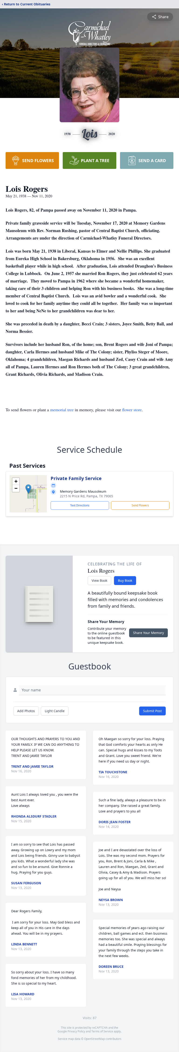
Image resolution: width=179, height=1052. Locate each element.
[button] (28, 489)
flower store (132, 409)
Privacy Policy (76, 1031)
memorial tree (62, 409)
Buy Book (125, 580)
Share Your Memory (148, 633)
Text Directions (80, 505)
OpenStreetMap (94, 1039)
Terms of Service (102, 1031)
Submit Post (152, 711)
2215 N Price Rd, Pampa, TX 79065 (86, 496)
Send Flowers (140, 505)
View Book (99, 580)
